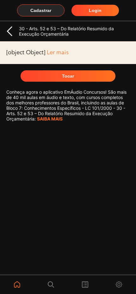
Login (95, 10)
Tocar (68, 76)
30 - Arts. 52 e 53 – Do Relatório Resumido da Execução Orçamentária (66, 31)
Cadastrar (40, 10)
